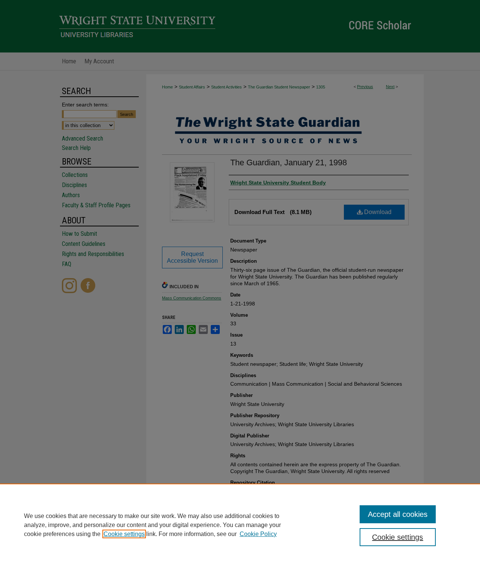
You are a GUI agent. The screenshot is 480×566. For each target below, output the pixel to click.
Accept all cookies (398, 514)
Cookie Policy (258, 534)
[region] (240, 525)
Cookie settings (124, 534)
